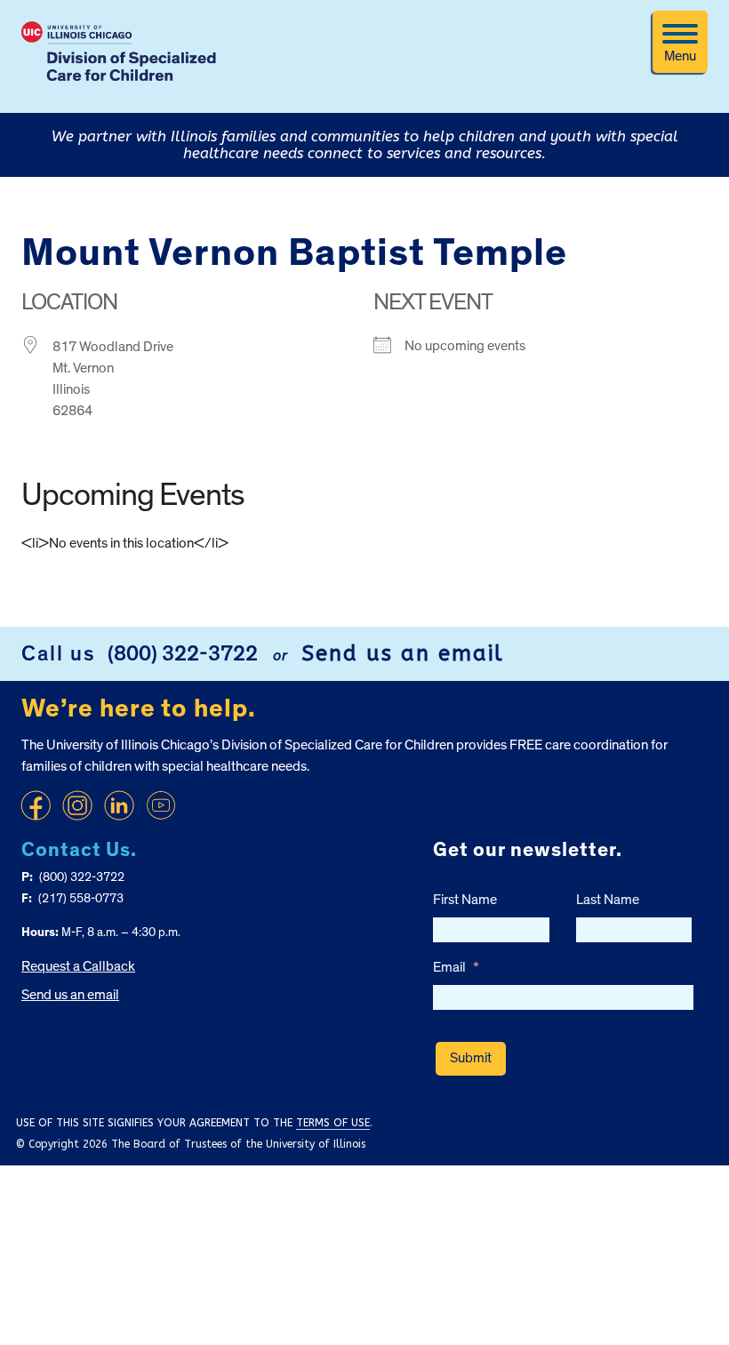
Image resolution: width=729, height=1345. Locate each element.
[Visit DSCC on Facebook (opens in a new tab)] (35, 805)
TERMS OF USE (333, 1123)
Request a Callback (78, 966)
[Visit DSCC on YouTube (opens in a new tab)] (161, 805)
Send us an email (402, 653)
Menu (680, 56)
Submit (471, 1058)
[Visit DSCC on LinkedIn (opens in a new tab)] (119, 805)
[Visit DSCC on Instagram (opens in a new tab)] (77, 805)
